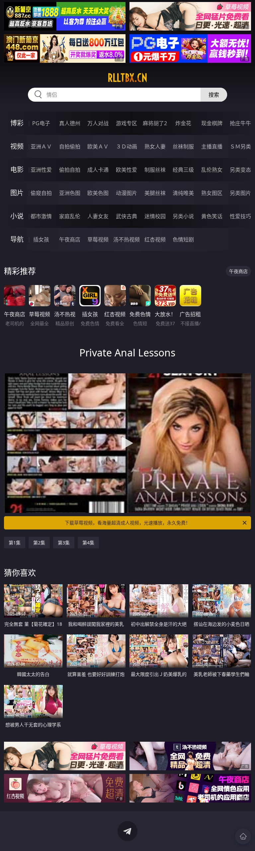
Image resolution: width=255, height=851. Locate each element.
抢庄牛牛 (240, 123)
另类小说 (183, 216)
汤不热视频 (126, 239)
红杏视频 (155, 239)
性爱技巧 (240, 216)
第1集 (15, 542)
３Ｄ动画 (126, 146)
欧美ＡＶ (98, 146)
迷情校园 (155, 216)
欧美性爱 (126, 169)
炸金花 (183, 123)
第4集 (88, 542)
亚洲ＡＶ (41, 146)
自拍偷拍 (69, 146)
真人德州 (69, 123)
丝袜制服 (183, 146)
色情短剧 (183, 239)
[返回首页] (243, 836)
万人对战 (98, 123)
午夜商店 (69, 239)
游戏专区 (126, 123)
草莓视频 (98, 239)
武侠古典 (126, 216)
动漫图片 (126, 193)
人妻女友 (98, 216)
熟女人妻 (155, 146)
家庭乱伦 (69, 216)
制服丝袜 (155, 169)
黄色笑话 (211, 216)
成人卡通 (98, 169)
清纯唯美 (183, 193)
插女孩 (41, 239)
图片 (17, 192)
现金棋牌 (211, 123)
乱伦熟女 (211, 169)
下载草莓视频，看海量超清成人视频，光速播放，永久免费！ (127, 523)
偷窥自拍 (41, 193)
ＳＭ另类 (240, 146)
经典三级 (183, 169)
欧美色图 (98, 193)
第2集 (39, 542)
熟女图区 (211, 193)
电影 (17, 169)
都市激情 (41, 216)
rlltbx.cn (127, 77)
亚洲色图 (69, 193)
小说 (17, 216)
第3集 (64, 542)
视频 (17, 146)
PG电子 (41, 123)
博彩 (17, 123)
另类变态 (240, 169)
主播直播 (211, 146)
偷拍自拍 (69, 169)
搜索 (214, 94)
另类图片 (240, 193)
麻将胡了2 (155, 123)
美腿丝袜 (155, 193)
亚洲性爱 (41, 169)
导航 (17, 239)
